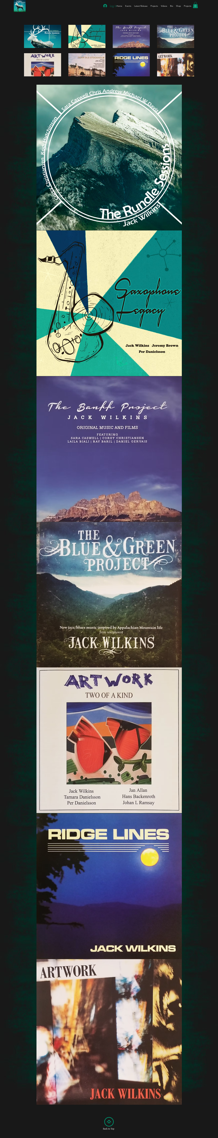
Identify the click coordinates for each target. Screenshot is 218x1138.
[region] (109, 157)
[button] (195, 5)
